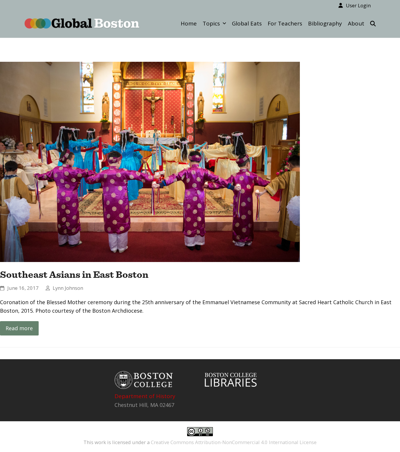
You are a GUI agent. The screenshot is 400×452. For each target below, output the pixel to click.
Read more (19, 328)
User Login (358, 5)
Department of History (144, 396)
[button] (373, 23)
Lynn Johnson (68, 288)
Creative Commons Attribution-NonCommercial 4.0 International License (234, 442)
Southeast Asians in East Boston (74, 274)
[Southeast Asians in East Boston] (150, 161)
